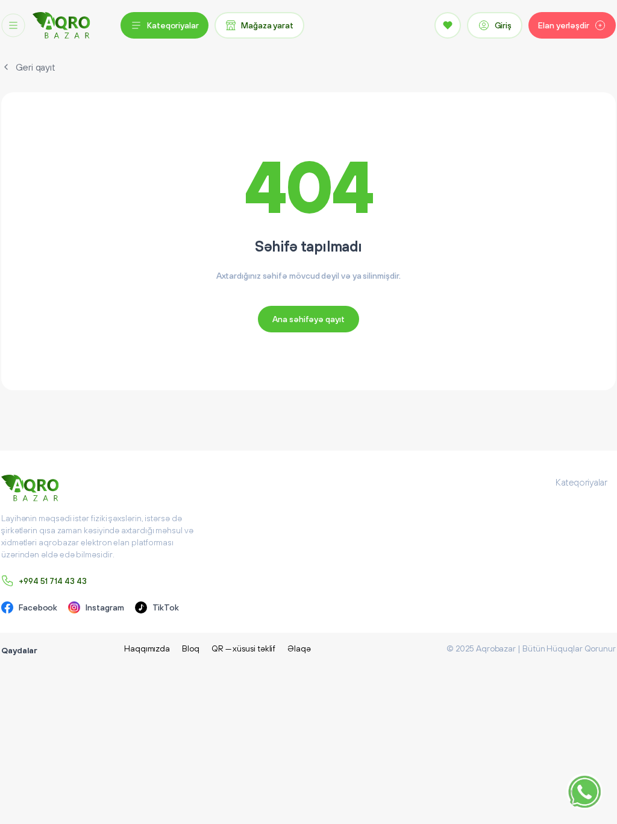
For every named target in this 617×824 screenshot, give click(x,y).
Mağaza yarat (267, 25)
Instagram (105, 607)
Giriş (503, 25)
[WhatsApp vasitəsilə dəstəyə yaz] (584, 791)
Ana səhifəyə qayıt (308, 319)
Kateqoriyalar (173, 25)
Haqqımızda (147, 648)
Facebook (38, 607)
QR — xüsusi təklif (243, 648)
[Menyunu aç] (13, 25)
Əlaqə (299, 648)
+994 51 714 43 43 (53, 581)
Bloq (190, 648)
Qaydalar (19, 650)
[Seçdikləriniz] (448, 25)
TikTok (166, 607)
